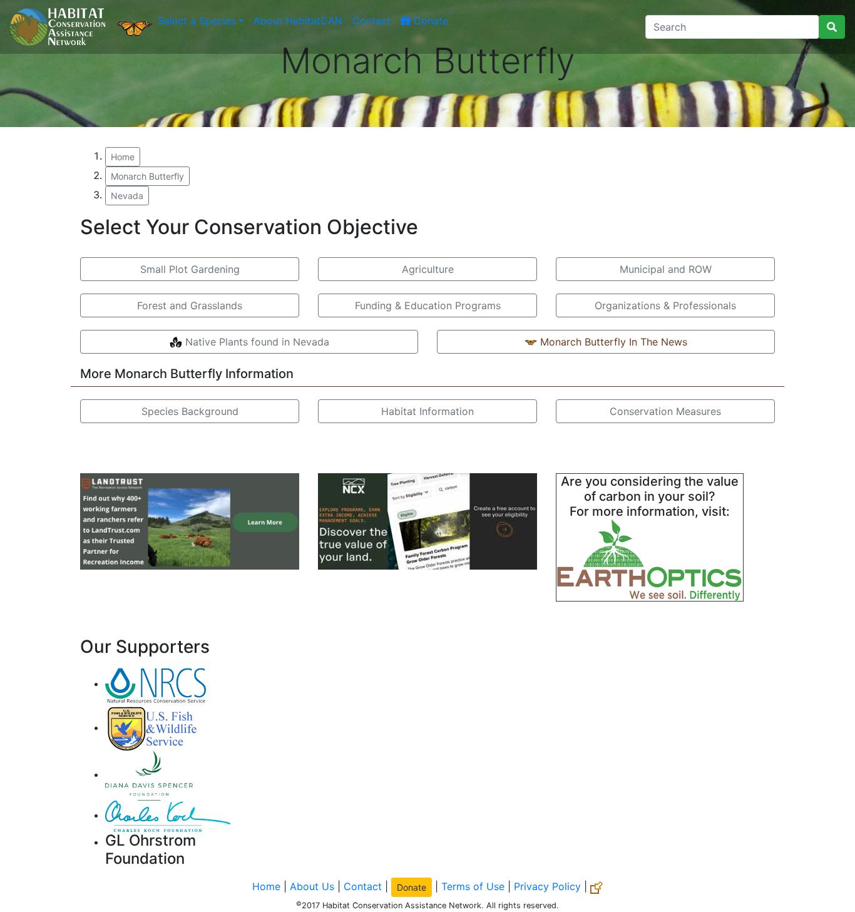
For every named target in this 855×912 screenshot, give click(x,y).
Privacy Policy (547, 886)
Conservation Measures (665, 411)
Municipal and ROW (666, 269)
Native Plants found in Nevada (255, 342)
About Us (312, 886)
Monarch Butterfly (147, 176)
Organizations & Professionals (665, 305)
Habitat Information (427, 411)
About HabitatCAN (297, 20)
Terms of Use (472, 886)
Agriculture (428, 269)
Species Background (189, 411)
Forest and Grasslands (189, 305)
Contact (371, 20)
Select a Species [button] (197, 20)
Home (123, 156)
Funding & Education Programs (428, 305)
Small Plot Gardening (190, 269)
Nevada (127, 195)
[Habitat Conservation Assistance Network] (57, 27)
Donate (429, 20)
